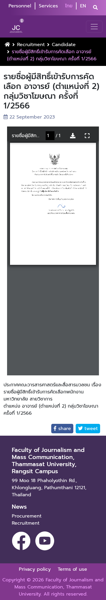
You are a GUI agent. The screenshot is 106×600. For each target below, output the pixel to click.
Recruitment (31, 44)
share (64, 428)
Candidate (64, 44)
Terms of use (72, 569)
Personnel (20, 5)
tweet (90, 428)
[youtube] (44, 540)
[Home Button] (7, 44)
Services (48, 5)
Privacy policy (35, 569)
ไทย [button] (68, 5)
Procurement (27, 516)
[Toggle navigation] (94, 27)
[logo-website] (17, 26)
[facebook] (21, 540)
